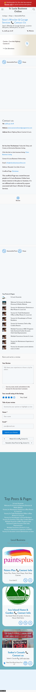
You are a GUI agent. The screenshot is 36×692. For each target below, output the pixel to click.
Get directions (9, 48)
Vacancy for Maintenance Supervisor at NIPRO (18, 529)
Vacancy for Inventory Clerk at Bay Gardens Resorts (18, 519)
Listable (27, 682)
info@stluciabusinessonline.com (15, 163)
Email (4, 422)
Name (4, 412)
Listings (4, 16)
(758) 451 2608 (8, 31)
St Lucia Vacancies (16, 297)
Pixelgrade (18, 684)
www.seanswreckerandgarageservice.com (20, 128)
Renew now (9, 4)
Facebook (16, 679)
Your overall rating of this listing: (13, 393)
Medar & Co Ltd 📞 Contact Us (19, 439)
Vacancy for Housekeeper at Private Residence (18, 517)
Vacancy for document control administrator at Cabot (18, 531)
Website (31, 31)
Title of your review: (8, 402)
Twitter (23, 679)
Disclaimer (15, 171)
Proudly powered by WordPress (13, 682)
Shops (11, 16)
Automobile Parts (20, 16)
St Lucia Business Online (18, 10)
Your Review (6, 363)
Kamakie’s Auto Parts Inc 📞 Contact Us (17, 443)
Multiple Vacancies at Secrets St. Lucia (22, 336)
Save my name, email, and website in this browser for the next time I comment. (18, 388)
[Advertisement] (18, 89)
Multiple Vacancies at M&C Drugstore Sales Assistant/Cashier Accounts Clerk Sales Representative (22, 331)
